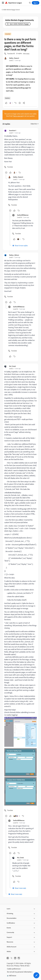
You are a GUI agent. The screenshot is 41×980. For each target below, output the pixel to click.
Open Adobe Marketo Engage (19, 24)
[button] (11, 54)
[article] (20, 151)
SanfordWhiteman (22, 215)
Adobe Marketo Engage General (11, 9)
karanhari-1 (12, 130)
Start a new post (18, 116)
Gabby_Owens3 (14, 58)
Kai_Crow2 (12, 366)
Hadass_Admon (14, 255)
